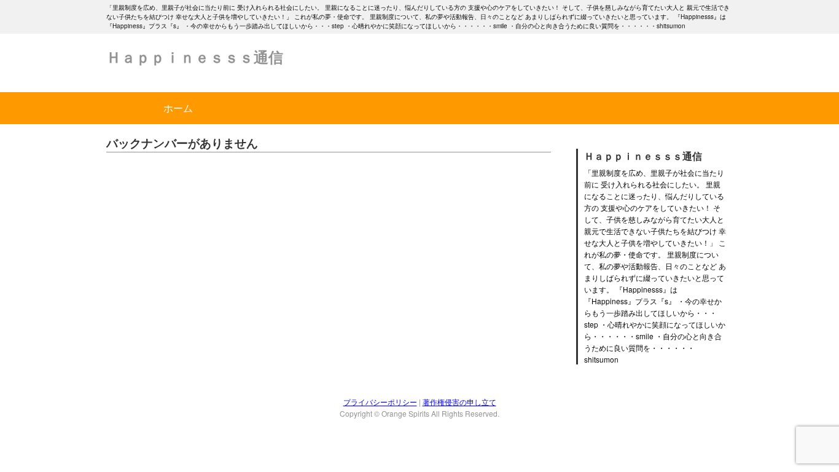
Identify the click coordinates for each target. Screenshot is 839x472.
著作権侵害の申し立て (459, 401)
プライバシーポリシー (380, 401)
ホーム (178, 108)
